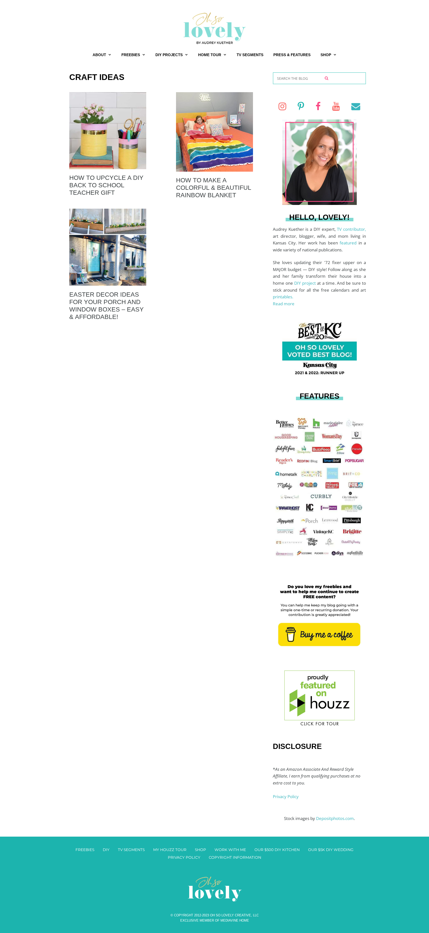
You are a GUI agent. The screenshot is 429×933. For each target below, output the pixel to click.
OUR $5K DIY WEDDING (331, 849)
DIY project (305, 283)
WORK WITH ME (230, 849)
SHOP (326, 55)
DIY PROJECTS (169, 55)
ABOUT (99, 55)
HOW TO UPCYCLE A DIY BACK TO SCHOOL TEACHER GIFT (106, 185)
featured (349, 243)
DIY (106, 849)
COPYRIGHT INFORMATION (235, 857)
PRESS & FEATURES (292, 55)
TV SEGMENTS (250, 55)
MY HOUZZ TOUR (169, 849)
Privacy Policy (286, 796)
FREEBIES (130, 55)
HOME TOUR (209, 55)
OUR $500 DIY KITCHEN (277, 849)
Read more (283, 304)
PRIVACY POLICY (184, 857)
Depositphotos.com (335, 818)
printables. (283, 297)
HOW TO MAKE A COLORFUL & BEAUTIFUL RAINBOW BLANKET (213, 187)
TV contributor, (351, 229)
